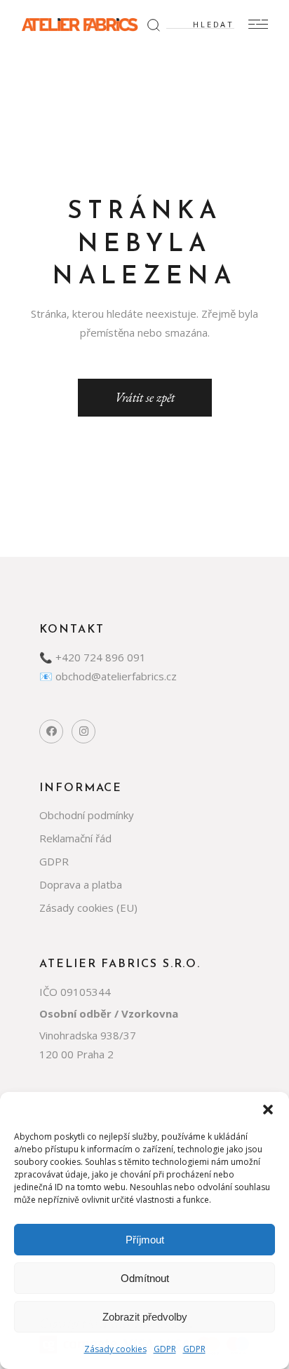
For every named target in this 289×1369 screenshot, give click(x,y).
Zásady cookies (115, 1349)
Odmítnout (145, 1278)
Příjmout (145, 1240)
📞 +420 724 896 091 (92, 657)
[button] (268, 1109)
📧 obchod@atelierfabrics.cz (108, 676)
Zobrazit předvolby (144, 1317)
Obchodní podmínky (86, 815)
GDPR (165, 1349)
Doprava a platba (80, 884)
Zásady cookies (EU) (88, 908)
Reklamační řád (75, 838)
